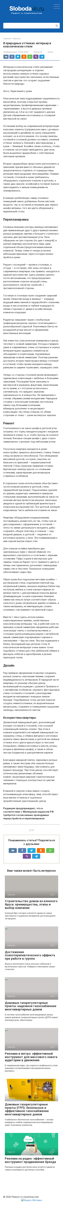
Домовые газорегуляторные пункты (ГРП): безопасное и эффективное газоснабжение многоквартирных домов (27, 1109)
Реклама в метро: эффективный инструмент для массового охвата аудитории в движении (31, 1057)
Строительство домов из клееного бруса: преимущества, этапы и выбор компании (31, 904)
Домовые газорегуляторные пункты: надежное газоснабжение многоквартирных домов (30, 1006)
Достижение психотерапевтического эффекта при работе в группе (30, 955)
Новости (38, 52)
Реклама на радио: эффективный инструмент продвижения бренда (30, 1160)
